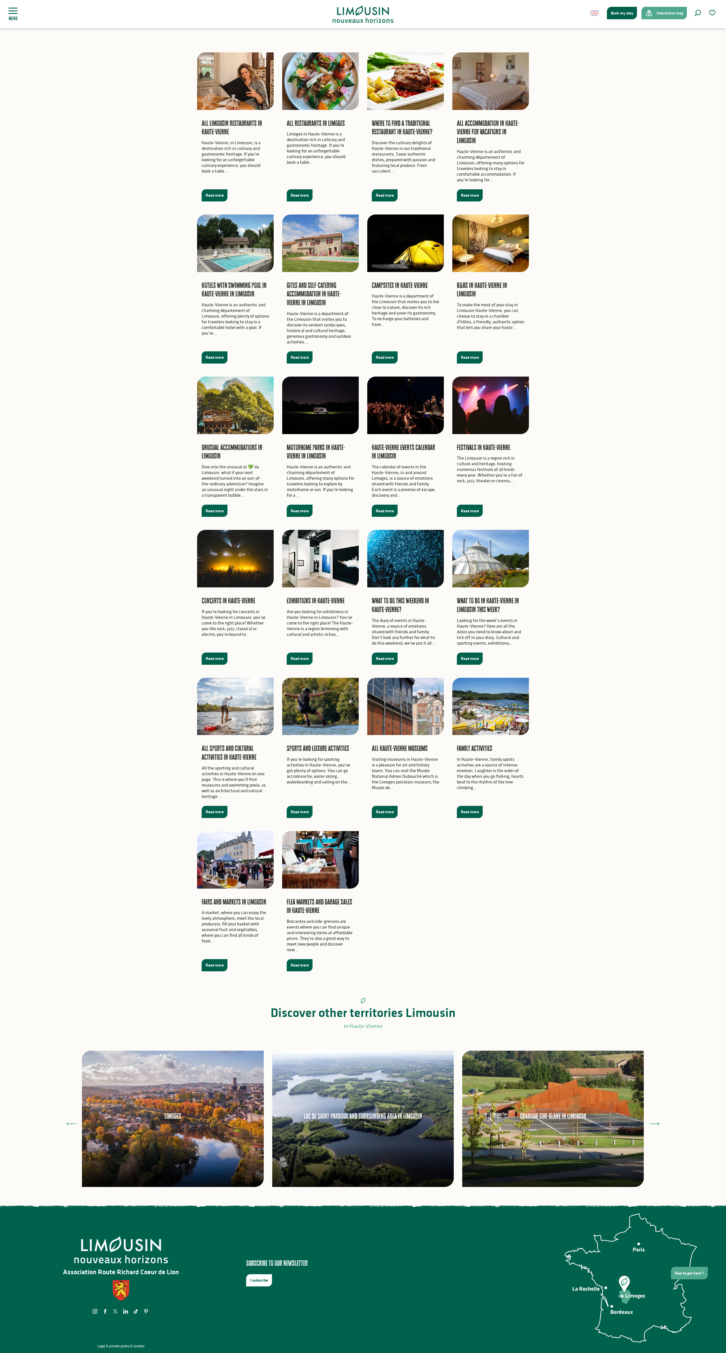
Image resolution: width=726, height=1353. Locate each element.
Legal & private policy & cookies (121, 1346)
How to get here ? (689, 1273)
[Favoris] (712, 12)
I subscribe (259, 1280)
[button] (697, 13)
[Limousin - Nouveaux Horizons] (363, 14)
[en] (594, 13)
